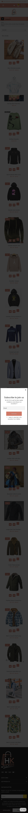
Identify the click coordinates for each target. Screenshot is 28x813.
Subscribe (14, 413)
